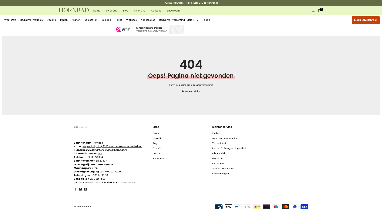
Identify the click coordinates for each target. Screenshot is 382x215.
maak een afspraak (365, 20)
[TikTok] (85, 189)
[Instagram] (80, 189)
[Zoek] (313, 10)
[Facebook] (75, 189)
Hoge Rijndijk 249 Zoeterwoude (201, 2)
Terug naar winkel (191, 91)
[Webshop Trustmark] (191, 29)
